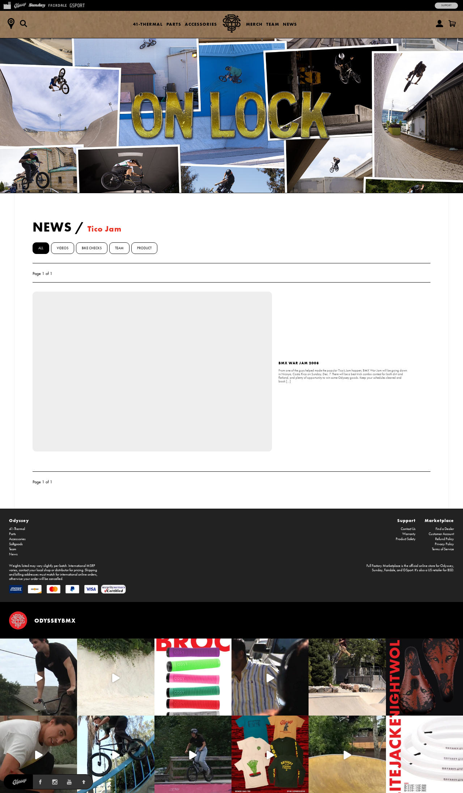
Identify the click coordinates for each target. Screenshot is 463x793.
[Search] (23, 23)
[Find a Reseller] (11, 23)
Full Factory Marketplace (383, 566)
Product (144, 248)
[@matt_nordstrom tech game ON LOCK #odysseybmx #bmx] (38, 677)
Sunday (377, 570)
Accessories (201, 24)
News (290, 24)
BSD (450, 570)
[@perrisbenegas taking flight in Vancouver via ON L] (193, 754)
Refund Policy (444, 539)
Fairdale (389, 570)
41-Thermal (148, 24)
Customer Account (441, 534)
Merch (254, 24)
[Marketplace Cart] (452, 23)
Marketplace (439, 520)
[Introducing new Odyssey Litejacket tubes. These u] (424, 754)
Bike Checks (92, 248)
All (40, 248)
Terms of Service (443, 549)
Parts (173, 24)
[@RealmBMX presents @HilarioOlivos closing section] (115, 754)
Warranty (409, 534)
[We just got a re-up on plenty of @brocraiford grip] (193, 677)
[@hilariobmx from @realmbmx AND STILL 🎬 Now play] (270, 677)
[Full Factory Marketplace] (7, 4)
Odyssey (19, 520)
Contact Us (408, 529)
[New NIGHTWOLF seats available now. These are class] (424, 677)
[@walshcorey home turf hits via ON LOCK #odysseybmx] (115, 677)
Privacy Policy (444, 544)
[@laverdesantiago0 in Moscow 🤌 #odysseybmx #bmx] (347, 754)
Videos (62, 248)
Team (272, 24)
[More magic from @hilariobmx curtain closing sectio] (38, 754)
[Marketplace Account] (439, 23)
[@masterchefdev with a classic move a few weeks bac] (347, 677)
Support (446, 5)
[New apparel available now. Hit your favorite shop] (270, 754)
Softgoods (16, 544)
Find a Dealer (445, 529)
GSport (408, 570)
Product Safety (406, 539)
